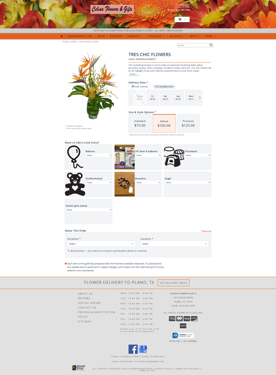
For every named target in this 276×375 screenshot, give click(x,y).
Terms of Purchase (187, 368)
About (193, 36)
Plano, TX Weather (122, 361)
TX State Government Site (149, 361)
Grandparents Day (80, 36)
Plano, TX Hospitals (153, 356)
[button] (182, 19)
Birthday (116, 36)
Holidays (175, 36)
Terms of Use (147, 370)
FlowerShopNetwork (140, 368)
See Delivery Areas (173, 283)
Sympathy (133, 36)
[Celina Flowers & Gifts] (112, 13)
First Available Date (164, 86)
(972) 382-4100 (183, 9)
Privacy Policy (164, 368)
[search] (211, 45)
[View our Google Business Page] (142, 353)
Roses (101, 36)
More (209, 36)
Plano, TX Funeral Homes (125, 356)
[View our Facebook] (133, 353)
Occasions (155, 36)
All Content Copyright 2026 (109, 368)
